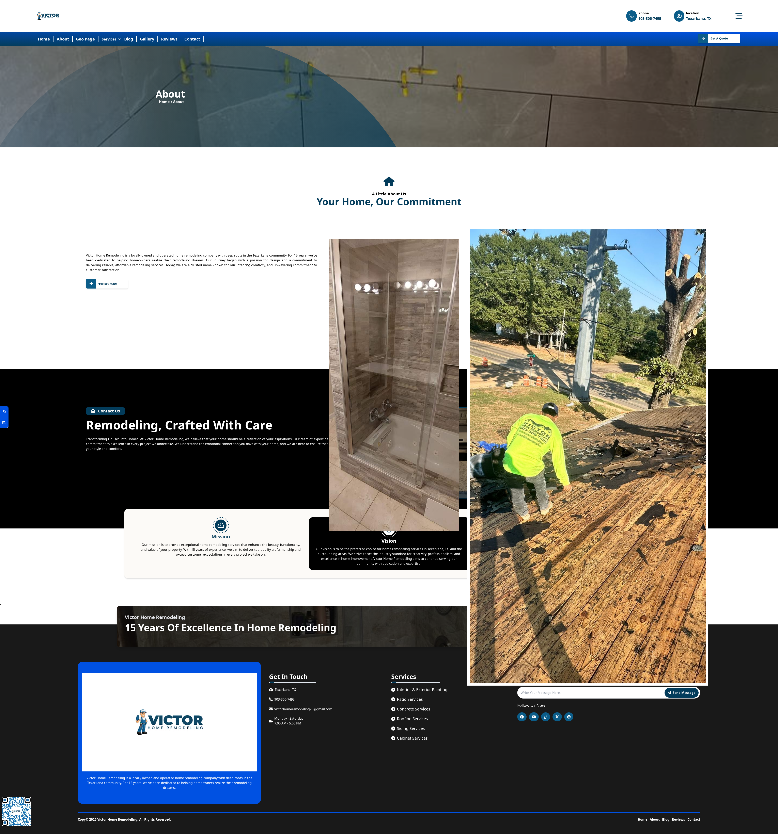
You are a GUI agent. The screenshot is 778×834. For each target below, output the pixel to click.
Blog (128, 39)
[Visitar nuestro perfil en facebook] (522, 716)
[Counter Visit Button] (4, 422)
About (655, 819)
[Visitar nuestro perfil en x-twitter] (557, 716)
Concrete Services (413, 709)
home (44, 39)
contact (192, 39)
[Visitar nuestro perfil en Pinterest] (568, 716)
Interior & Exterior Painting (422, 689)
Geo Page (85, 39)
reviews (169, 39)
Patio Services (410, 699)
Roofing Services (412, 718)
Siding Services (411, 728)
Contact (693, 819)
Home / (165, 101)
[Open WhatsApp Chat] (4, 411)
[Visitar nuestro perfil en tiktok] (545, 716)
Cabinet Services (412, 738)
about (63, 39)
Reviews (678, 819)
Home (642, 819)
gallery (147, 39)
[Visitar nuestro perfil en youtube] (534, 716)
